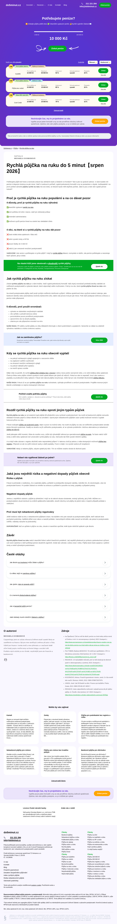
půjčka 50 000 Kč (13, 430)
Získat (103, 70)
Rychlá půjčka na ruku (27, 148)
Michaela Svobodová (24, 158)
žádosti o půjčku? (38, 617)
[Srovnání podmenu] (34, 5)
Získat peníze (105, 5)
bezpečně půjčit (20, 606)
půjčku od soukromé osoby (29, 425)
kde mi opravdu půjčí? (26, 584)
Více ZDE (99, 340)
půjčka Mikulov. (99, 378)
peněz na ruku (28, 207)
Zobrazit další (58, 110)
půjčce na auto (86, 434)
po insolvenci (23, 562)
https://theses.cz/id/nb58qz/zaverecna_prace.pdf (80, 657)
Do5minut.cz (8, 148)
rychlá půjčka (57, 253)
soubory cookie (36, 885)
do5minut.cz (13, 5)
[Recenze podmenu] (44, 5)
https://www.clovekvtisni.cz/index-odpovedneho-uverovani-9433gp (86, 695)
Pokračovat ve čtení (21, 727)
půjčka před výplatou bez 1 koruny (42, 373)
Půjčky (16, 148)
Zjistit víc (99, 266)
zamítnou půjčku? (29, 573)
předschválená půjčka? (27, 595)
